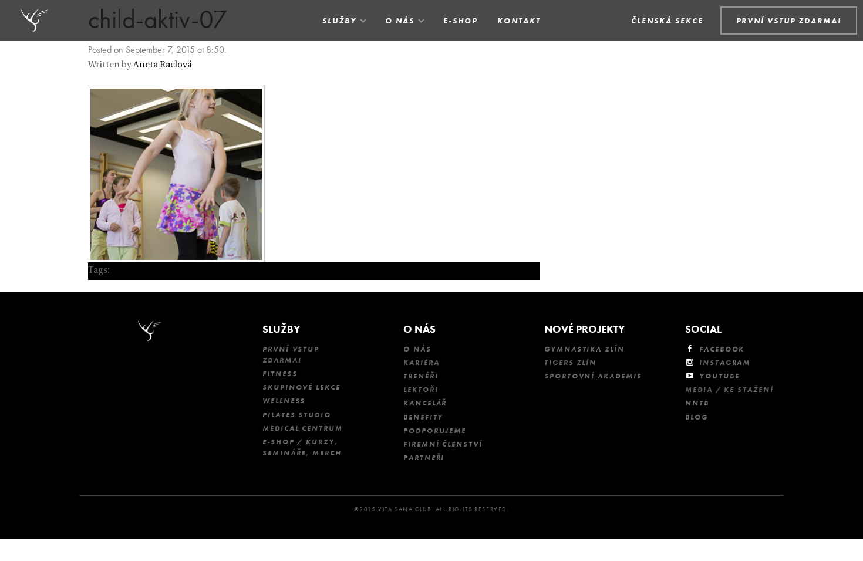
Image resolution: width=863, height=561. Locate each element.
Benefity (423, 417)
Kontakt (519, 21)
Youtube (719, 376)
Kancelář (425, 403)
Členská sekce (667, 21)
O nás (399, 21)
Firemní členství (443, 444)
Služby (339, 21)
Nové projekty (584, 329)
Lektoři (420, 389)
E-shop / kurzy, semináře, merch (302, 447)
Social (703, 329)
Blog (696, 417)
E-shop (460, 21)
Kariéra (421, 362)
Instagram (724, 362)
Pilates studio (296, 415)
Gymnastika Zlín (584, 349)
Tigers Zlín (570, 362)
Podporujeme (434, 430)
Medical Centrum (302, 428)
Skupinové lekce (301, 387)
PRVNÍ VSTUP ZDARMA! (788, 21)
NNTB (697, 403)
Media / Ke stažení (729, 389)
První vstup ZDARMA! (290, 354)
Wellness (283, 400)
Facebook (721, 349)
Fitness (279, 373)
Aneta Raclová (162, 65)
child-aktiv (133, 270)
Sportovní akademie (593, 376)
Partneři (423, 457)
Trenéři (420, 376)
